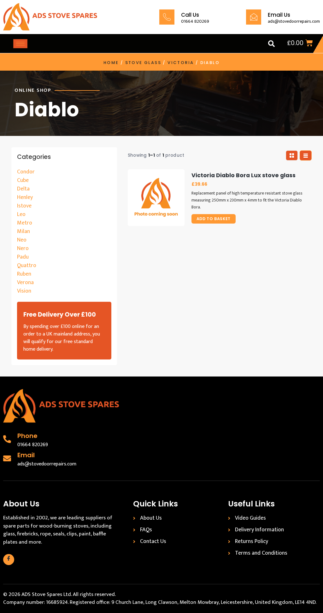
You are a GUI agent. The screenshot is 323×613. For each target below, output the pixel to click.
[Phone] (7, 439)
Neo (21, 240)
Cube (23, 180)
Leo (21, 214)
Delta (23, 189)
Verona (25, 282)
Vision (24, 291)
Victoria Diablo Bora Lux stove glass (243, 175)
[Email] (7, 458)
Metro (24, 223)
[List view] (306, 155)
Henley (25, 197)
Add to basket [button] (214, 218)
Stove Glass (143, 63)
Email (26, 455)
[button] (271, 43)
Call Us (190, 15)
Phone (27, 435)
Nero (23, 248)
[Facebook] (8, 559)
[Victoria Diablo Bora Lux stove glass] (156, 197)
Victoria (180, 63)
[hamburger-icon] (20, 43)
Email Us (279, 15)
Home (111, 63)
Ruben (24, 274)
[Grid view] (292, 155)
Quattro (26, 265)
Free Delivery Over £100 (59, 314)
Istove (24, 206)
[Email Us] (253, 17)
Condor (26, 172)
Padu (23, 257)
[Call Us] (167, 17)
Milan (23, 231)
